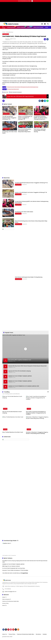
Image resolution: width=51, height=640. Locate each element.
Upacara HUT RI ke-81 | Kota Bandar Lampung (19, 371)
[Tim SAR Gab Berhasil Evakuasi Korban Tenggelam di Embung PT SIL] (9, 110)
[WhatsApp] (47, 101)
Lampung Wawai (22, 126)
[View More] (48, 391)
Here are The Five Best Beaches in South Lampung (12, 412)
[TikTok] (16, 629)
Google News (24, 573)
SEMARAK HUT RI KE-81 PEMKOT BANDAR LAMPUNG (20, 376)
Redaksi (45, 634)
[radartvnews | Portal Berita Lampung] (10, 23)
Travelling (5, 408)
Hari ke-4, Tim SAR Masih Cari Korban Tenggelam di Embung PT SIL (25, 118)
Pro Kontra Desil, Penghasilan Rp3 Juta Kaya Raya (13, 568)
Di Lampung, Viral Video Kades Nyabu (9, 132)
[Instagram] (11, 629)
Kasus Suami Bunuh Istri (14, 89)
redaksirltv (7, 38)
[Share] (47, 39)
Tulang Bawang (6, 34)
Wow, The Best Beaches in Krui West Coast (12, 432)
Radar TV (4, 597)
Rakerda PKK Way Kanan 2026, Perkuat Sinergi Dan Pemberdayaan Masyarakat (27, 366)
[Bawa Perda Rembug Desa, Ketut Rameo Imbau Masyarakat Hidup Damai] (25, 124)
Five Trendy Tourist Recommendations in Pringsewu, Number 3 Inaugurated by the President (36, 413)
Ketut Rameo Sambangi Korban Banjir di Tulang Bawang (39, 130)
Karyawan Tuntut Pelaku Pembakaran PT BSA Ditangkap (15, 570)
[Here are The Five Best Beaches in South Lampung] (13, 403)
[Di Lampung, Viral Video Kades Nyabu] (9, 125)
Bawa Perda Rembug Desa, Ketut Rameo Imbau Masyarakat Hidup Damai (24, 130)
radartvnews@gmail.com (10, 591)
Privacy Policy (5, 603)
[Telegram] (45, 101)
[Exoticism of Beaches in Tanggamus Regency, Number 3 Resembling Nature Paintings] (37, 423)
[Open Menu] (45, 24)
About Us (4, 605)
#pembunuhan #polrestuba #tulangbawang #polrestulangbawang (23, 87)
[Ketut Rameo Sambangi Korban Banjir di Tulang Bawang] (41, 124)
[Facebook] (40, 101)
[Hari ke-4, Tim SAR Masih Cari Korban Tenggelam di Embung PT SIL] (25, 110)
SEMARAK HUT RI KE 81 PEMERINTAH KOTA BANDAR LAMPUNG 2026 (23, 386)
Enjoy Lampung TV (6, 599)
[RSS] (18, 629)
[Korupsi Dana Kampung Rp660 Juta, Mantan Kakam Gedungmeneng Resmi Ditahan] (41, 110)
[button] (42, 24)
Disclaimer (38, 634)
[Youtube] (13, 629)
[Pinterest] (8, 629)
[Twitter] (42, 101)
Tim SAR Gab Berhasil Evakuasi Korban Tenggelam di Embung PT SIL (9, 118)
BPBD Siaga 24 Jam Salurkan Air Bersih (11, 566)
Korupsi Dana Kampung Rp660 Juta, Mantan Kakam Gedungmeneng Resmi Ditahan (40, 118)
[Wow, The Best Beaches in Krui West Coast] (13, 423)
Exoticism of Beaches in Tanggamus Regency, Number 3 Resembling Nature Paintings (37, 433)
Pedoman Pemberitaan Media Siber (10, 601)
